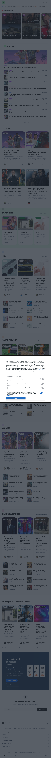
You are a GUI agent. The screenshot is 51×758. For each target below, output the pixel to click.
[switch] (42, 379)
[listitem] (25, 376)
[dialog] (25, 379)
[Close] (48, 358)
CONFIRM (15, 398)
